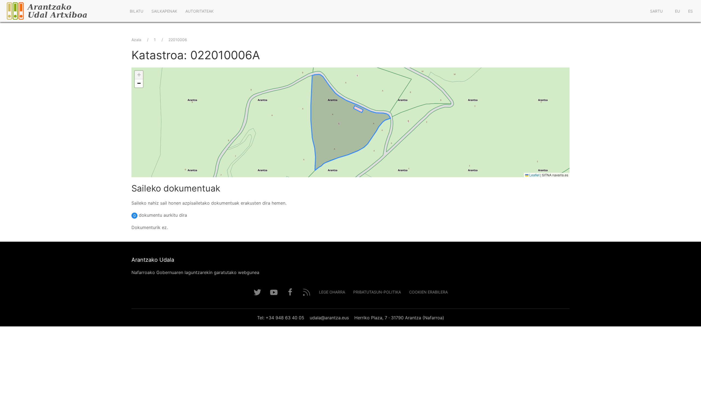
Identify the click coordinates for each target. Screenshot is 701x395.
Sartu (656, 11)
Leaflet (533, 175)
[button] (139, 75)
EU (677, 11)
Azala (136, 39)
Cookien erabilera (428, 292)
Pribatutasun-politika (377, 292)
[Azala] (63, 11)
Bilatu (136, 11)
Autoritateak (199, 11)
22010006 (177, 39)
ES (690, 11)
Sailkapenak (164, 11)
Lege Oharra (332, 292)
